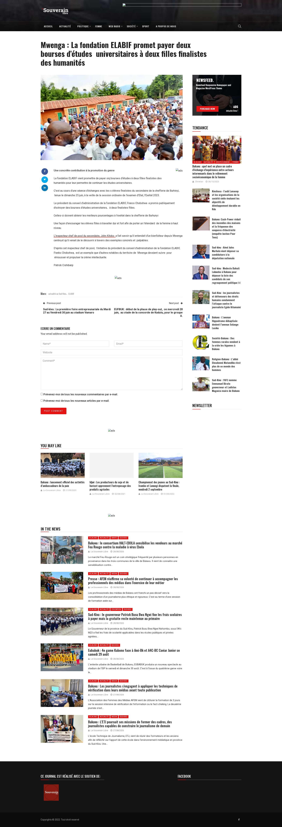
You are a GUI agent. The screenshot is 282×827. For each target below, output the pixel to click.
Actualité (65, 26)
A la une (93, 538)
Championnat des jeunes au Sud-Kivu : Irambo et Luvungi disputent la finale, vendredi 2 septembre (159, 485)
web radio (114, 26)
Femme (98, 26)
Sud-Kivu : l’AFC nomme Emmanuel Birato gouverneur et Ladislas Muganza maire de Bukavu (226, 385)
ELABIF (71, 293)
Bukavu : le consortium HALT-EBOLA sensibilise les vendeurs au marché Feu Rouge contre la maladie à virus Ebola (135, 544)
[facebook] (44, 171)
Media (114, 573)
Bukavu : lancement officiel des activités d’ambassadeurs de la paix (63, 484)
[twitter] (45, 179)
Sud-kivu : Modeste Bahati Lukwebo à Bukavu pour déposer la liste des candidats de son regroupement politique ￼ (226, 275)
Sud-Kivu (123, 538)
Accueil (48, 26)
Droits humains (222, 162)
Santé (114, 538)
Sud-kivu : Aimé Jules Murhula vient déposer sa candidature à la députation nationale (225, 253)
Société (131, 26)
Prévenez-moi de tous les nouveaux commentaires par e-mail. (80, 394)
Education (116, 609)
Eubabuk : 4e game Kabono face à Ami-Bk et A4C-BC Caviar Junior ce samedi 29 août (134, 652)
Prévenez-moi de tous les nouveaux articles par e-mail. (76, 400)
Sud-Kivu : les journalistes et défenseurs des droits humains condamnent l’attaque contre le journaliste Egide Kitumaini (226, 300)
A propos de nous (166, 26)
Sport (145, 26)
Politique (83, 26)
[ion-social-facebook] (238, 819)
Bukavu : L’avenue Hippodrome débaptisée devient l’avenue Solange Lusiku (225, 322)
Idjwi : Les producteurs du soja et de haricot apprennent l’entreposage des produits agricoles (110, 485)
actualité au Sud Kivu (57, 293)
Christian (199, 181)
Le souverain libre (52, 490)
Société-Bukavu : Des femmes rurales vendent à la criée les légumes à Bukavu (226, 343)
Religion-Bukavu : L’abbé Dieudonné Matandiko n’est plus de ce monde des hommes (226, 364)
